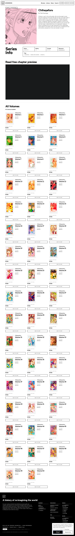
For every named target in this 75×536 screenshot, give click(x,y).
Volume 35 (40, 359)
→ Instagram (65, 507)
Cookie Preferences (27, 525)
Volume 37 (18, 382)
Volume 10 (18, 181)
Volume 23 (40, 270)
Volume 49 (18, 471)
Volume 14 (40, 204)
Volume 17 (40, 226)
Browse (43, 3)
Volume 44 (40, 426)
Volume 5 (40, 137)
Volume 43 (18, 426)
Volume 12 (62, 181)
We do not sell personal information (12, 525)
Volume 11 (40, 181)
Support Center (54, 507)
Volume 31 (18, 337)
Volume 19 (18, 248)
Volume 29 (40, 315)
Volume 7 (18, 159)
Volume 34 (18, 359)
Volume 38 (40, 382)
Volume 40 (18, 404)
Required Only (68, 532)
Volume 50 (40, 471)
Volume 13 (18, 204)
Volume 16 (18, 226)
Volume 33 (62, 337)
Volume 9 (62, 159)
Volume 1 (18, 115)
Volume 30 (62, 315)
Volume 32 (40, 337)
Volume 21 (62, 248)
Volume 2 (40, 115)
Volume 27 (62, 293)
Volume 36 (62, 359)
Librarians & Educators (53, 510)
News (52, 3)
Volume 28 (18, 315)
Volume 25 (18, 293)
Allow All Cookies (58, 532)
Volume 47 (40, 448)
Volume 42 (62, 404)
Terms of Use (21, 527)
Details (16, 117)
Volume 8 (40, 159)
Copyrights (5, 527)
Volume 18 (62, 226)
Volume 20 (40, 248)
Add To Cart (15, 130)
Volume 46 (18, 448)
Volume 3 (62, 115)
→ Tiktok (64, 511)
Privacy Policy (13, 527)
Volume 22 (18, 270)
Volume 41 (40, 404)
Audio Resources (54, 512)
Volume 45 (62, 426)
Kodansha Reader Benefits (54, 506)
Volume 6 (62, 137)
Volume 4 (18, 137)
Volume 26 (40, 293)
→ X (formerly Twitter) (65, 506)
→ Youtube (64, 513)
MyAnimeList (62, 49)
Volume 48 (62, 448)
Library (48, 3)
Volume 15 (62, 204)
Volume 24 (62, 270)
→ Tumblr (64, 510)
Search (57, 3)
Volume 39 (62, 382)
